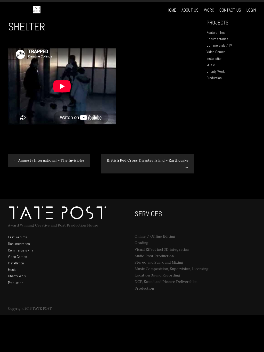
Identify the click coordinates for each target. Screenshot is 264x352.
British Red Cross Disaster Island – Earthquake (147, 163)
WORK (209, 10)
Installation (214, 58)
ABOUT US (190, 10)
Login (251, 10)
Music (211, 65)
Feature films (216, 32)
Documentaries (217, 39)
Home (171, 10)
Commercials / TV (219, 45)
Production (214, 78)
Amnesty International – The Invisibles (49, 160)
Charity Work (216, 71)
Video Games (216, 51)
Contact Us (230, 10)
